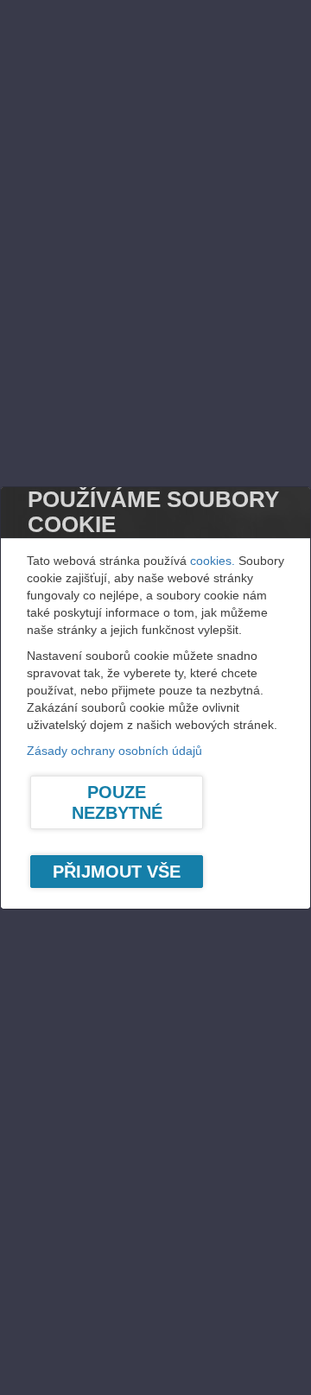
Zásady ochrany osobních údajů (114, 751)
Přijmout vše (117, 871)
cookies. (212, 561)
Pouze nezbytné (117, 802)
